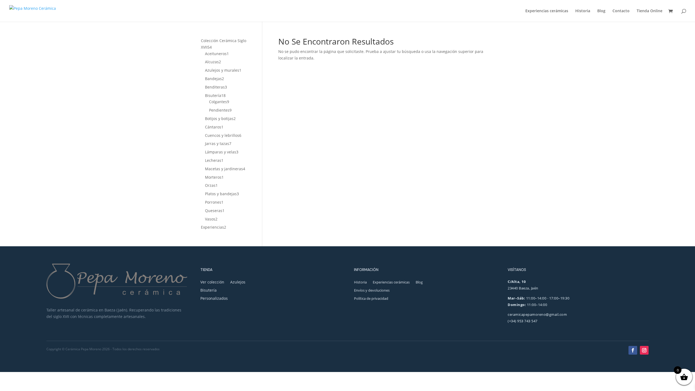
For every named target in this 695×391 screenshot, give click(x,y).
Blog (601, 11)
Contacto (621, 11)
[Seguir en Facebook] (632, 350)
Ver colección (212, 282)
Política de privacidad (371, 299)
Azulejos (237, 282)
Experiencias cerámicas (546, 11)
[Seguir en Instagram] (644, 350)
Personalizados (214, 299)
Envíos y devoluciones (372, 290)
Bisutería (208, 290)
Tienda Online (649, 11)
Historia (582, 11)
